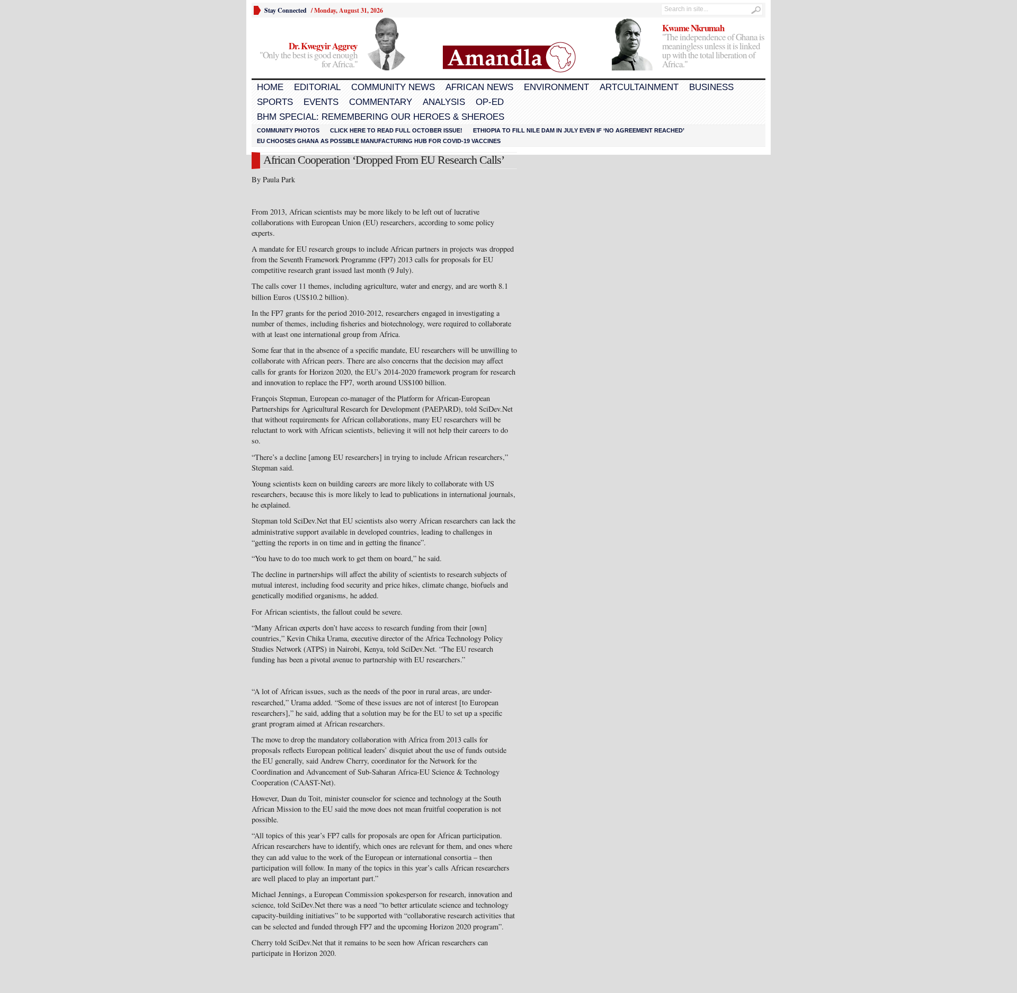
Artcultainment (639, 87)
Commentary (380, 102)
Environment (556, 87)
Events (321, 102)
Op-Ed (490, 102)
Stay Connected (285, 10)
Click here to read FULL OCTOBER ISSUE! (396, 130)
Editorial (317, 87)
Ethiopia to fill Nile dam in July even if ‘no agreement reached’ (578, 130)
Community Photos (288, 130)
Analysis (444, 102)
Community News (393, 87)
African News (479, 87)
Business (711, 87)
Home (270, 87)
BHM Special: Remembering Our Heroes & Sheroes (380, 117)
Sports (275, 102)
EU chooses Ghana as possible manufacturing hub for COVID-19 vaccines (379, 141)
